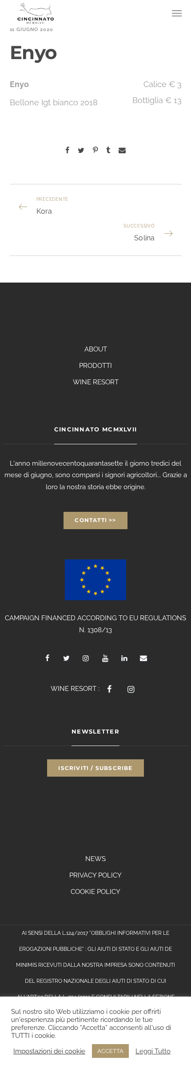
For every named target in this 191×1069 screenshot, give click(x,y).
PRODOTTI (95, 366)
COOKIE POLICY (95, 892)
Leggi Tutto (153, 1051)
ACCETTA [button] (110, 1051)
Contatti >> (95, 520)
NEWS (95, 859)
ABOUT (95, 349)
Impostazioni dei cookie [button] (49, 1051)
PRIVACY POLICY (95, 875)
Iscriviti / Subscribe (95, 768)
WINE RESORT (96, 382)
